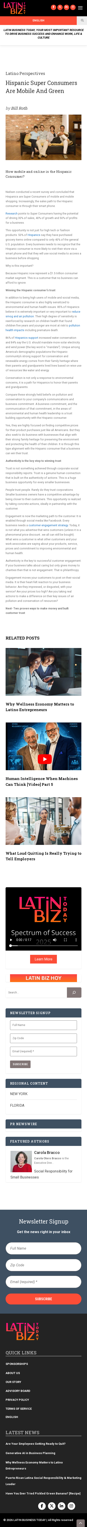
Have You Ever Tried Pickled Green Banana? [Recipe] (43, 1493)
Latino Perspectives (25, 73)
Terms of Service (19, 1408)
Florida (17, 1105)
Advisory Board (18, 1391)
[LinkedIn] (66, 7)
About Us (13, 1373)
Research (12, 213)
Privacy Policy (17, 1399)
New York (18, 1094)
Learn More (43, 959)
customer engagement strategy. (49, 525)
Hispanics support (26, 337)
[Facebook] (53, 7)
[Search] (74, 992)
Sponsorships (17, 1364)
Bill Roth (19, 108)
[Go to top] (81, 1523)
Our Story (13, 1382)
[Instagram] (73, 7)
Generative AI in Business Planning (30, 1453)
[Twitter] (60, 7)
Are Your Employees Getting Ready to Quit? (36, 1443)
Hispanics (34, 235)
